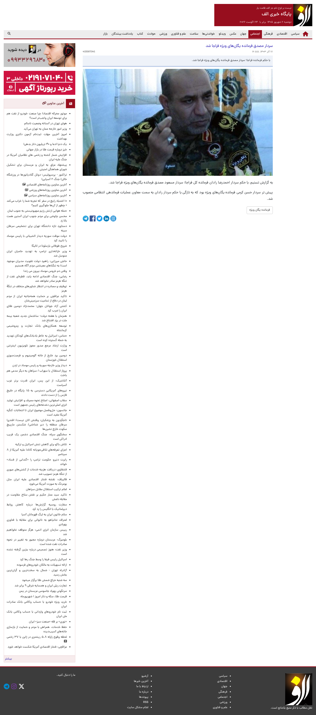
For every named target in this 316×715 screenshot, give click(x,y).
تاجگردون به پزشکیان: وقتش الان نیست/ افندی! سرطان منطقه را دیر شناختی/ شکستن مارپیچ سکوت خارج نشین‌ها (37, 425)
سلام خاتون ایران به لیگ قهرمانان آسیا (44, 515)
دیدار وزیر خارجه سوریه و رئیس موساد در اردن (39, 365)
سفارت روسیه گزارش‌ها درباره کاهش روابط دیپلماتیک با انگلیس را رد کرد (37, 507)
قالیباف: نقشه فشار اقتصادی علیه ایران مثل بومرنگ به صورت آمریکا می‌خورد (37, 481)
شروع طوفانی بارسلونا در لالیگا (49, 246)
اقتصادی (282, 34)
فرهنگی (268, 34)
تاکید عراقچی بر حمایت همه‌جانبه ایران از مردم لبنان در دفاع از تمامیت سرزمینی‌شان (37, 298)
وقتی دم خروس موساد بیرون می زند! (45, 271)
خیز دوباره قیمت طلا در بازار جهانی (46, 150)
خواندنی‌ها (208, 34)
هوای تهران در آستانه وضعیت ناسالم (45, 123)
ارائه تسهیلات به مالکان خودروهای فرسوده (42, 565)
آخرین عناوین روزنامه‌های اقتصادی (46, 185)
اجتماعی (254, 34)
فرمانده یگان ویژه (259, 210)
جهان (243, 34)
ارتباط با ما (142, 686)
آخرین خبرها (141, 681)
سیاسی (295, 34)
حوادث (151, 34)
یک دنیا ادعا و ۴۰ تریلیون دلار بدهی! (45, 144)
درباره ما (143, 692)
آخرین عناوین (55, 103)
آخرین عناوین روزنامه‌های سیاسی (47, 196)
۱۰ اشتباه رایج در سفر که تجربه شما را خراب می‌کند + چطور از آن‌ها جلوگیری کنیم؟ (37, 203)
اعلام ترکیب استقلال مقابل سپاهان (46, 489)
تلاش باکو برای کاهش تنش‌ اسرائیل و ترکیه (41, 444)
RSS (145, 702)
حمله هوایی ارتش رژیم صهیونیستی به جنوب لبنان (37, 211)
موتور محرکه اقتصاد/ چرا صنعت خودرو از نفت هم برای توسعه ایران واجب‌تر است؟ (37, 116)
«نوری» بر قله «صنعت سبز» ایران (48, 622)
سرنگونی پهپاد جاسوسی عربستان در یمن (43, 591)
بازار (105, 34)
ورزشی (163, 34)
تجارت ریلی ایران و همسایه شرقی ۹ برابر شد (41, 586)
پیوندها (143, 697)
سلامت (194, 34)
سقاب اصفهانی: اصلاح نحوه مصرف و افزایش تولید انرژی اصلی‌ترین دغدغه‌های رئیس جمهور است (37, 402)
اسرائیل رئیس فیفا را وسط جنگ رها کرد (43, 559)
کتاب (140, 34)
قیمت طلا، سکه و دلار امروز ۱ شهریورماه (43, 597)
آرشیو (144, 676)
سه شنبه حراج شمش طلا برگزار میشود (44, 580)
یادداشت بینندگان (122, 34)
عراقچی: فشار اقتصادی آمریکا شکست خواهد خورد (37, 647)
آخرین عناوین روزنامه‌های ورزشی (47, 190)
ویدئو (222, 34)
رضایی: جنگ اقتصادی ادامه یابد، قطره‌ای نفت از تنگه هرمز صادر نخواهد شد (37, 279)
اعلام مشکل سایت (137, 707)
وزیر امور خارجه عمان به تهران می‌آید (45, 129)
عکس (233, 34)
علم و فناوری (178, 34)
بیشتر (8, 659)
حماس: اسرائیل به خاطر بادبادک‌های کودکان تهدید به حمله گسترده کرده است (37, 338)
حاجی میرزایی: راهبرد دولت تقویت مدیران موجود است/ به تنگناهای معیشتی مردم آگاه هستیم (37, 263)
